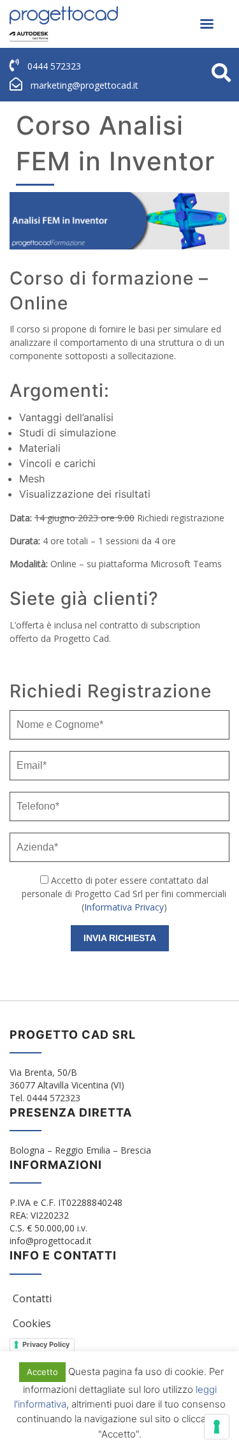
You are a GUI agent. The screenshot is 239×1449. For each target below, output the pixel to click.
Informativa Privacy (124, 907)
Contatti (32, 1298)
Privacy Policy (45, 1344)
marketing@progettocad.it (84, 85)
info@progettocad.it (51, 1241)
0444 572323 (54, 66)
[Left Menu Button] (206, 24)
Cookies (32, 1323)
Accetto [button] (42, 1372)
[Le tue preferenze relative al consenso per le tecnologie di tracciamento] (217, 1427)
